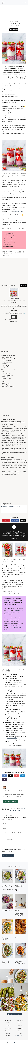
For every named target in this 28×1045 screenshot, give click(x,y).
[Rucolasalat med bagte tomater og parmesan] (7, 950)
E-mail (5, 828)
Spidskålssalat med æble (7, 911)
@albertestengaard (14, 535)
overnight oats (8, 600)
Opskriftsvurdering (7, 833)
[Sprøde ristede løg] (20, 926)
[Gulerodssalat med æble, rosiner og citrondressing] (20, 950)
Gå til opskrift (14, 29)
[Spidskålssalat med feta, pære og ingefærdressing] (7, 876)
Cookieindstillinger (19, 1036)
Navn (5, 823)
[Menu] (25, 2)
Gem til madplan (14, 298)
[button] (11, 310)
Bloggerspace (17, 1042)
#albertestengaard (9, 537)
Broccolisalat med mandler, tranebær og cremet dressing (20, 888)
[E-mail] (4, 779)
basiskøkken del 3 (12, 738)
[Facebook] (4, 775)
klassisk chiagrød (17, 211)
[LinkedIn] (22, 775)
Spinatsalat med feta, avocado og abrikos (6, 937)
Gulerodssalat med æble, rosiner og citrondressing (20, 961)
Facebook (15, 520)
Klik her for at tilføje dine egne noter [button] (10, 506)
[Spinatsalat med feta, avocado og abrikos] (7, 926)
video (17, 600)
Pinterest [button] (6, 520)
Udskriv (24, 285)
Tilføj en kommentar (8, 839)
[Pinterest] (16, 775)
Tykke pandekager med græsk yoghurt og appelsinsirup (20, 913)
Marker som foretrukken (11, 801)
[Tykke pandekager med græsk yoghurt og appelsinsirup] (20, 901)
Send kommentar (8, 855)
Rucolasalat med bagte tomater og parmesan (6, 961)
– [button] (11, 317)
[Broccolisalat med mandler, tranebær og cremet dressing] (20, 876)
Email (23, 520)
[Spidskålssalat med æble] (7, 901)
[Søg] (22, 2)
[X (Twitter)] (10, 775)
